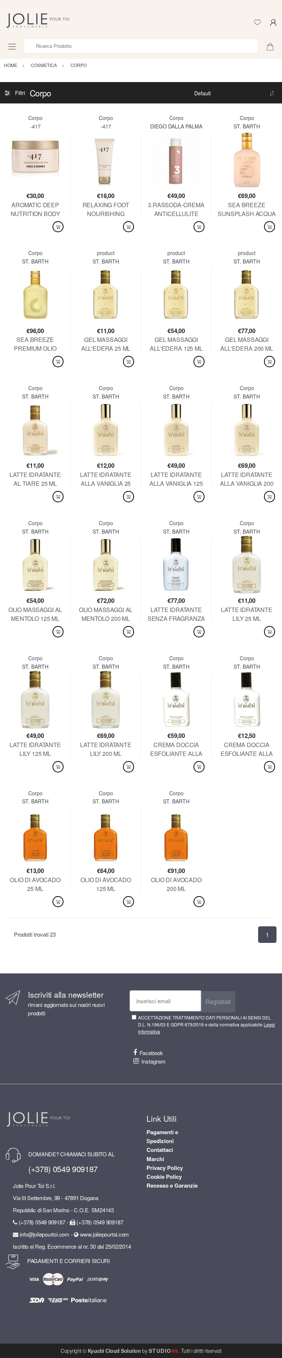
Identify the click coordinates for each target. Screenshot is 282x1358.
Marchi (155, 1159)
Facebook (151, 1053)
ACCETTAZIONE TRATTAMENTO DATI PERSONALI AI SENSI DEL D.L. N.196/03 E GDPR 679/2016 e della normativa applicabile (206, 1024)
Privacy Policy (165, 1168)
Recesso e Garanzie (172, 1185)
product (106, 253)
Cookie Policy (164, 1177)
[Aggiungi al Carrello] (58, 227)
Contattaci (160, 1150)
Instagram (153, 1061)
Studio (163, 1350)
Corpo (35, 117)
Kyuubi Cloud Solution (114, 1350)
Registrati (218, 1001)
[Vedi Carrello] (273, 46)
